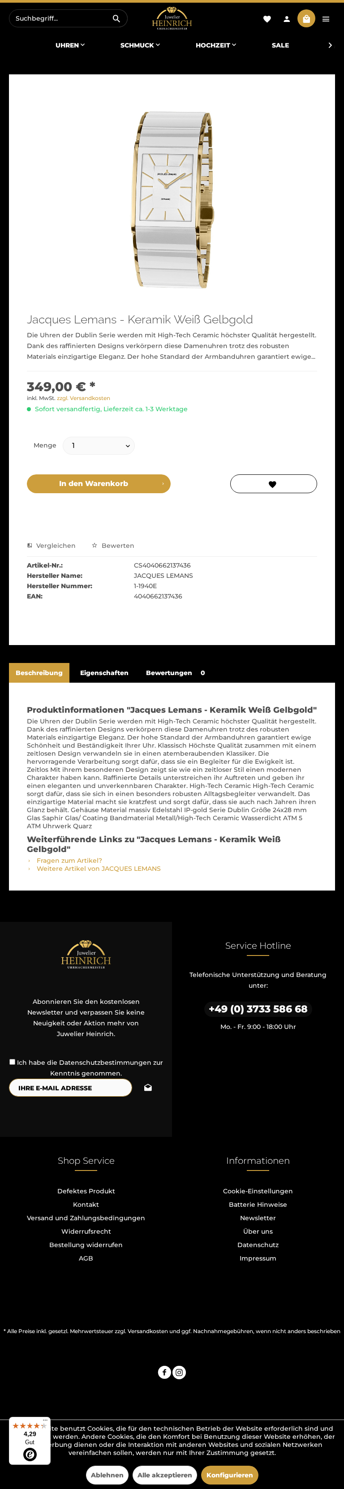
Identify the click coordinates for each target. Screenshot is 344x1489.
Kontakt (86, 1205)
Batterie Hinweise (258, 1205)
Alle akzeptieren (165, 1475)
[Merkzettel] (267, 18)
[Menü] (45, 1422)
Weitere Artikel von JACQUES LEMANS (98, 869)
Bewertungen (175, 673)
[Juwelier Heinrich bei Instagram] (179, 1374)
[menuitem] (68, 18)
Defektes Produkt (86, 1191)
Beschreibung (39, 673)
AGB (86, 1258)
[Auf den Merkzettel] (273, 483)
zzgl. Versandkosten (83, 398)
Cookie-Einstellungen (258, 1191)
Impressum (258, 1258)
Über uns (258, 1231)
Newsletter (258, 1218)
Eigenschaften (104, 673)
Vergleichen (55, 546)
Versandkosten (148, 1331)
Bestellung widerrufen (86, 1245)
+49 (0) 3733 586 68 (258, 1009)
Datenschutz (258, 1245)
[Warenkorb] (306, 18)
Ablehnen (107, 1475)
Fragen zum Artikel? (68, 860)
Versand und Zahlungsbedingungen (86, 1218)
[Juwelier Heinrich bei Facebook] (164, 1374)
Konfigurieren (229, 1475)
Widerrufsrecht (86, 1231)
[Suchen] (116, 18)
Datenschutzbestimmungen (105, 1063)
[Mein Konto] (287, 18)
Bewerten (117, 546)
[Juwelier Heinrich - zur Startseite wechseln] (172, 18)
